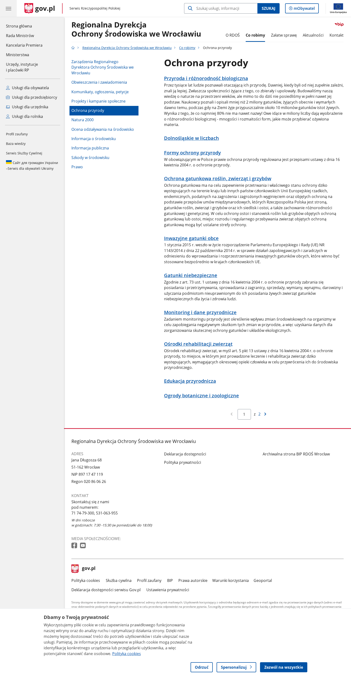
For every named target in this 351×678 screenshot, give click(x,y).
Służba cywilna (119, 580)
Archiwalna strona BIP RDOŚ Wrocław (296, 454)
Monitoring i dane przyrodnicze (200, 312)
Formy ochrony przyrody (192, 153)
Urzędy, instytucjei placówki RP (22, 67)
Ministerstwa (17, 54)
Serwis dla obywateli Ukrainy (32, 165)
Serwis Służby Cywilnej (24, 153)
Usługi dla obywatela (30, 87)
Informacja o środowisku (93, 138)
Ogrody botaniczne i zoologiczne (201, 396)
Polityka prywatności (182, 462)
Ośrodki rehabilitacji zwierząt (198, 344)
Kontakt (337, 35)
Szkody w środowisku (90, 157)
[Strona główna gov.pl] (73, 47)
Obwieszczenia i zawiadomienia (99, 82)
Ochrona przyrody (87, 110)
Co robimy (255, 35)
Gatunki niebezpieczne (190, 275)
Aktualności (313, 35)
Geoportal (263, 580)
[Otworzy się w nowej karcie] (74, 545)
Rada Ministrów (20, 35)
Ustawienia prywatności (167, 589)
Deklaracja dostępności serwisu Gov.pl (106, 589)
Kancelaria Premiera (24, 45)
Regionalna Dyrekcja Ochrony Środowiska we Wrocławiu (127, 47)
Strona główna (24, 26)
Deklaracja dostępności (185, 454)
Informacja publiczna (90, 148)
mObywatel (304, 9)
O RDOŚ (233, 35)
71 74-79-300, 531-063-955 (94, 513)
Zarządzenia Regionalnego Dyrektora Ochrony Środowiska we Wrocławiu (102, 67)
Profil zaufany (17, 134)
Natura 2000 (82, 119)
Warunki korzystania (230, 580)
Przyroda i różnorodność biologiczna (206, 78)
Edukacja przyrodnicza (190, 381)
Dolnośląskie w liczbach (191, 138)
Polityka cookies (85, 580)
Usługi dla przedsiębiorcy (34, 97)
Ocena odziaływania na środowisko (102, 129)
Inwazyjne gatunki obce (191, 238)
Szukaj (268, 8)
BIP (170, 580)
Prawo (77, 167)
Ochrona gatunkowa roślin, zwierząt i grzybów (217, 178)
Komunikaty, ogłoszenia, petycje (100, 91)
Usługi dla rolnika (27, 116)
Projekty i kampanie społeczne (98, 101)
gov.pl (89, 568)
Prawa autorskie (192, 580)
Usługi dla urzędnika (29, 106)
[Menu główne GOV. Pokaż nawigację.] (8, 8)
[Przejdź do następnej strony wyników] (265, 414)
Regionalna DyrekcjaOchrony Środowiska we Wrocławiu (136, 29)
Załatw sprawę (284, 35)
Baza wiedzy (16, 143)
